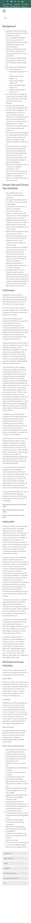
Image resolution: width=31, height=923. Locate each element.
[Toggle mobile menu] (28, 10)
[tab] (15, 18)
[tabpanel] (15, 436)
